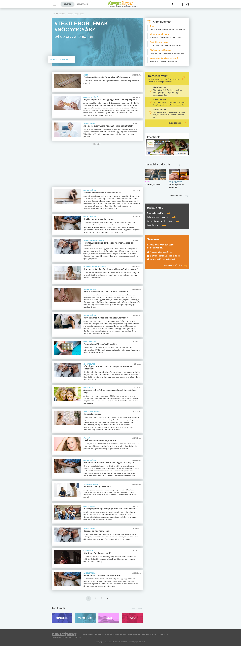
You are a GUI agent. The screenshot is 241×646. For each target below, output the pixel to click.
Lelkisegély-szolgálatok (158, 217)
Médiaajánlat (149, 635)
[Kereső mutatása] (172, 4)
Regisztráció (82, 4)
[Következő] (139, 609)
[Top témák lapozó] (97, 609)
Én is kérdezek (175, 123)
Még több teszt (177, 196)
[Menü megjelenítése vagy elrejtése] (55, 4)
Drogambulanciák (155, 213)
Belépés (67, 4)
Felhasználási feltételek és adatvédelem (104, 635)
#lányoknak (65, 59)
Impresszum (134, 635)
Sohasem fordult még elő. (161, 252)
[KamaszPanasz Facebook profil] (167, 147)
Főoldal (54, 14)
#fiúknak (54, 59)
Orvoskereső (153, 225)
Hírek (60, 14)
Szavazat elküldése (173, 265)
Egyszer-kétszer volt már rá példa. (165, 256)
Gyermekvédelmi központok (159, 221)
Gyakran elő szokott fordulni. (162, 259)
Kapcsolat (164, 635)
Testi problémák (68, 14)
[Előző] (133, 609)
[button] (182, 4)
